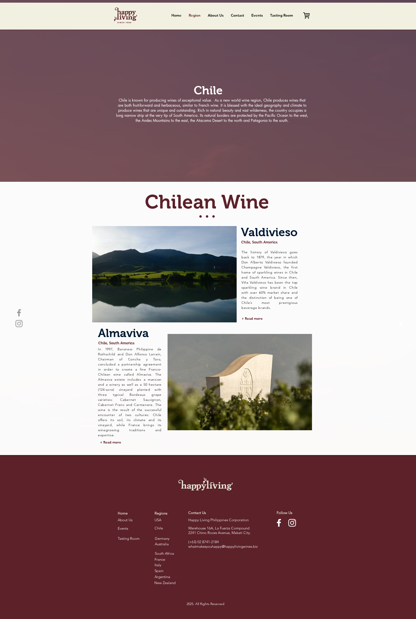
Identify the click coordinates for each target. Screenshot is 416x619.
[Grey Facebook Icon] (19, 313)
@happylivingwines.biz (240, 546)
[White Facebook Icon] (279, 523)
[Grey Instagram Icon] (19, 323)
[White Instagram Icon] (292, 523)
